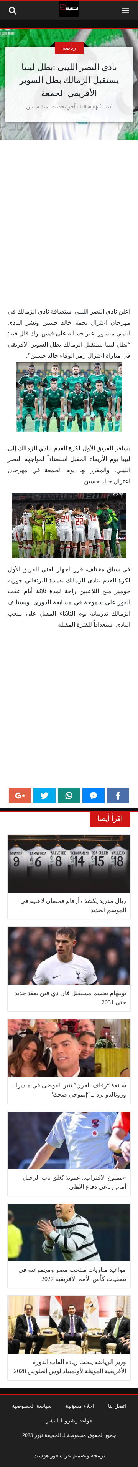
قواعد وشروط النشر (69, 1420)
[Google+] (20, 795)
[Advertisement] (69, 234)
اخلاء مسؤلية (80, 1406)
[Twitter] (44, 795)
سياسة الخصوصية (32, 1406)
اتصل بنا (117, 1406)
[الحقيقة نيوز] (69, 9)
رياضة (69, 48)
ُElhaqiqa (89, 106)
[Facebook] (118, 795)
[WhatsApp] (69, 795)
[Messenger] (93, 795)
